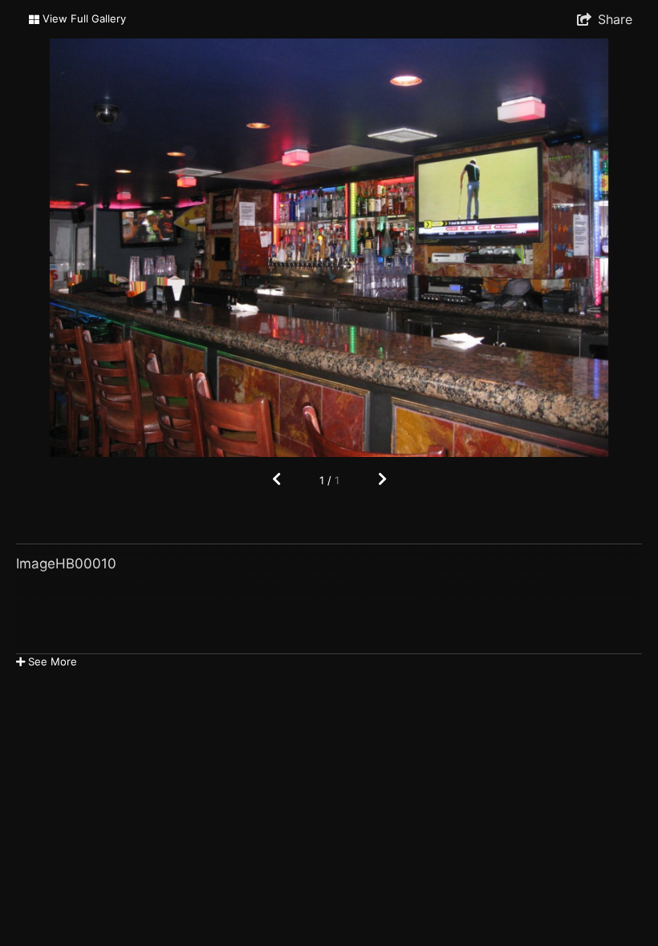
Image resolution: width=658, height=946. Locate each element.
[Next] (382, 479)
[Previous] (276, 479)
